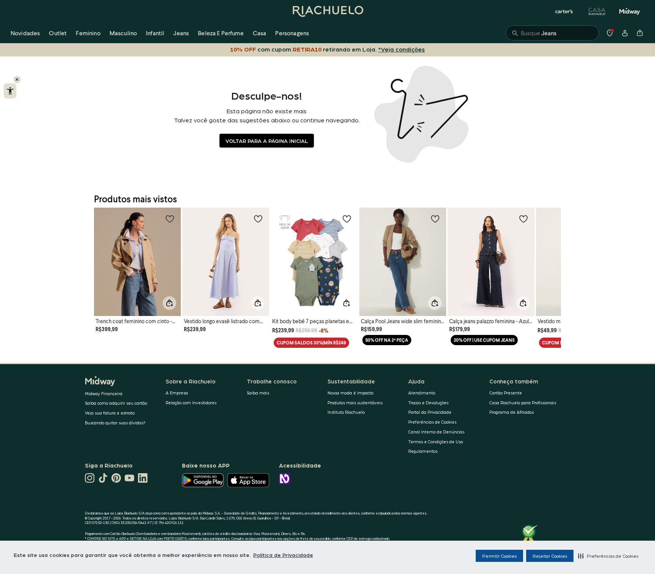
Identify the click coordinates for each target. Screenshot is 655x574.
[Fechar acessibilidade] (17, 79)
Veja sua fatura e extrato (110, 413)
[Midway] (629, 11)
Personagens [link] (292, 32)
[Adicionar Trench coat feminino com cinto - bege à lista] (170, 218)
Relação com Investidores (191, 402)
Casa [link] (259, 32)
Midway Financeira (103, 393)
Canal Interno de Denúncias (436, 432)
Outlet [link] (58, 32)
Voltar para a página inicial (267, 140)
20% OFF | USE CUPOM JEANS (484, 340)
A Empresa (177, 393)
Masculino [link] (123, 32)
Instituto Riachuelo (346, 412)
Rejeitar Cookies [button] (550, 556)
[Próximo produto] (551, 255)
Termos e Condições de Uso (435, 441)
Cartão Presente (505, 393)
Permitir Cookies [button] (499, 556)
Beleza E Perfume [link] (221, 32)
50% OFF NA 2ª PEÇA (386, 340)
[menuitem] (25, 33)
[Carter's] (564, 11)
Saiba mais (258, 393)
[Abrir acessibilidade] (10, 91)
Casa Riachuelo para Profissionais (522, 402)
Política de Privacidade (283, 554)
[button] (608, 556)
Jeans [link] (181, 32)
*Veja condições (401, 49)
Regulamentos (422, 451)
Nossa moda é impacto (350, 393)
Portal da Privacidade (429, 412)
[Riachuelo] (327, 11)
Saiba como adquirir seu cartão (116, 403)
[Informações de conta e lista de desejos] (624, 33)
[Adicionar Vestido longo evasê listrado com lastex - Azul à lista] (258, 218)
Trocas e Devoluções (428, 402)
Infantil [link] (155, 32)
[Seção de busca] (552, 33)
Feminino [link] (88, 32)
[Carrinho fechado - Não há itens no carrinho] (639, 33)
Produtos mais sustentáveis (355, 402)
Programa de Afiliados (511, 412)
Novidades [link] (25, 32)
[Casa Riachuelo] (597, 11)
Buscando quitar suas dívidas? (115, 422)
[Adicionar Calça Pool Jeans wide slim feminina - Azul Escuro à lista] (435, 218)
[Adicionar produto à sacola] (169, 303)
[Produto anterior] (104, 255)
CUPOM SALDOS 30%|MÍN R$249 (311, 343)
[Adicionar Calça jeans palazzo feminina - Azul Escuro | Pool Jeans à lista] (523, 218)
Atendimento (421, 393)
